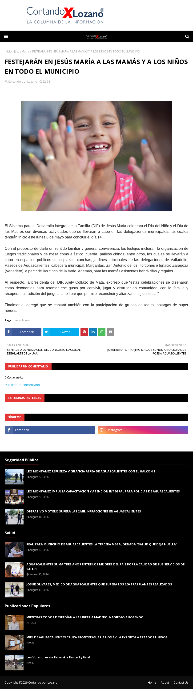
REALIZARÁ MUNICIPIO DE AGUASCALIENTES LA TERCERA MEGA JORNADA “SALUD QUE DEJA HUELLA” (101, 544)
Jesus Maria (21, 51)
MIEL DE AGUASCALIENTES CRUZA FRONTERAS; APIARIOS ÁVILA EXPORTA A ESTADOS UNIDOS (97, 637)
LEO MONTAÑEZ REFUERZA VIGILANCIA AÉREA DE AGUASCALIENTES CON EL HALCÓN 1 (90, 471)
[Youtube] (50, 440)
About (165, 683)
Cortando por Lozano (22, 82)
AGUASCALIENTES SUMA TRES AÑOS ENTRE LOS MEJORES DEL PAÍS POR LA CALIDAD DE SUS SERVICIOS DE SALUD (105, 566)
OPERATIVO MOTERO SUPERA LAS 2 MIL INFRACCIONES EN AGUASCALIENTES (83, 511)
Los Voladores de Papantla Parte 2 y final (58, 657)
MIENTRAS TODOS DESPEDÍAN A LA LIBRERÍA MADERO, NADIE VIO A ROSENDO (85, 617)
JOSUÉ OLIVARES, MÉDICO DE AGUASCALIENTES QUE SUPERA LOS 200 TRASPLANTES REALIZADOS (99, 584)
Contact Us (181, 683)
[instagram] (143, 430)
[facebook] (50, 430)
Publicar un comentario (22, 385)
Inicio (8, 51)
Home (152, 683)
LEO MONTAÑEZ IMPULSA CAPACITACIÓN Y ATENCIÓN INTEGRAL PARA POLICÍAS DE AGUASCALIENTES (103, 491)
